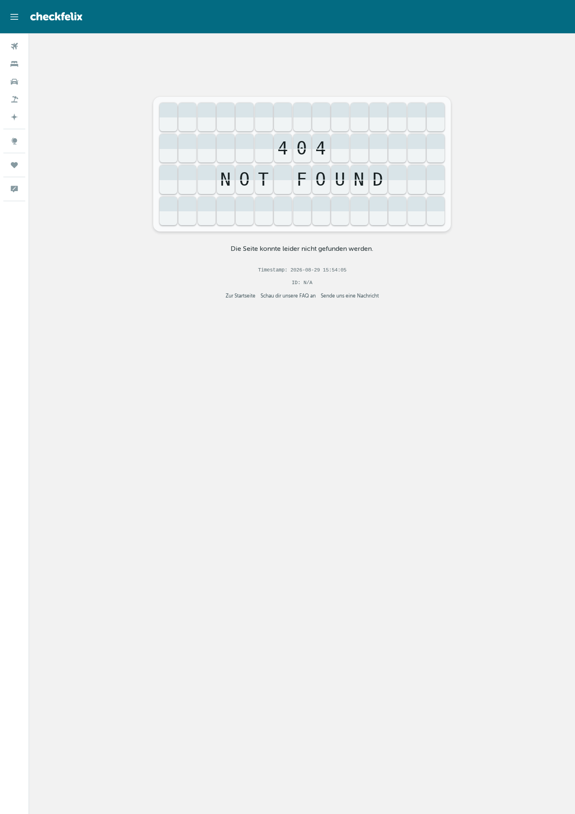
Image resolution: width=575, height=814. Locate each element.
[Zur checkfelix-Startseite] (56, 16)
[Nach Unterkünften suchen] (14, 64)
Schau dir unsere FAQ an (288, 296)
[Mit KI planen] (14, 117)
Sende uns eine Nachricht (350, 296)
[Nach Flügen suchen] (14, 46)
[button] (14, 17)
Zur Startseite (241, 296)
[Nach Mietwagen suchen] (14, 81)
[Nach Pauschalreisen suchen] (14, 99)
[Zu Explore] (14, 141)
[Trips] (14, 165)
